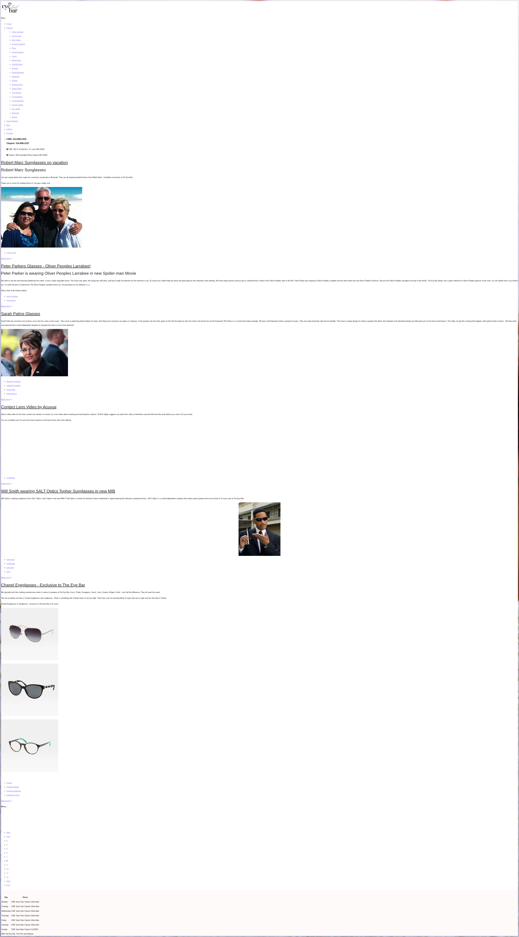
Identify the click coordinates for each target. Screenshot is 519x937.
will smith (10, 567)
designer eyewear (13, 381)
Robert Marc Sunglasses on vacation (34, 162)
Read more (5, 258)
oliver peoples (12, 296)
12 (7, 877)
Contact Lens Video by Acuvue (28, 407)
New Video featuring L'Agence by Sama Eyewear (27, 811)
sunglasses (10, 563)
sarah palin (10, 389)
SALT (8, 571)
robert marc (11, 252)
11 (7, 873)
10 (7, 869)
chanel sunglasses (13, 791)
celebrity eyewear (13, 385)
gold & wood (11, 393)
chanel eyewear (12, 787)
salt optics (10, 559)
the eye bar (11, 300)
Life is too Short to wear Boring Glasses (22, 816)
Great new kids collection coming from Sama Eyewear (30, 821)
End (8, 885)
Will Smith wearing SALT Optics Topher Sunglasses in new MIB (58, 491)
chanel (9, 783)
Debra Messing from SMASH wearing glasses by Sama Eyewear (36, 826)
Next (8, 881)
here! (88, 284)
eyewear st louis (12, 795)
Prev (8, 836)
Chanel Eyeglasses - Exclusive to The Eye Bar (43, 585)
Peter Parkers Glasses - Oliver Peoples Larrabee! (46, 266)
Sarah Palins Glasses (20, 313)
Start (8, 832)
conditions (10, 478)
